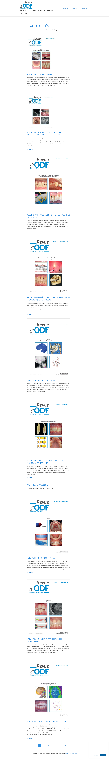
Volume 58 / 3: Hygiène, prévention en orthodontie (44, 640)
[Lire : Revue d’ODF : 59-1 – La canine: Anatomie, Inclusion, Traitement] (48, 429)
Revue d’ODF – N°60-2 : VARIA (39, 74)
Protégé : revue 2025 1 (37, 485)
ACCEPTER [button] (103, 755)
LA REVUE (84, 8)
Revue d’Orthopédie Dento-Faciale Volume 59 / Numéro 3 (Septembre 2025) (48, 298)
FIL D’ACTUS (65, 8)
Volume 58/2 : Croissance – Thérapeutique (47, 722)
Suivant (65, 745)
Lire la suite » (30, 89)
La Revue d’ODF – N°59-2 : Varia (41, 380)
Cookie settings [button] (95, 755)
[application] (79, 8)
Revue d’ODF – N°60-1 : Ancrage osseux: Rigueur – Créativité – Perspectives (45, 133)
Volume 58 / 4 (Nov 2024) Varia (41, 558)
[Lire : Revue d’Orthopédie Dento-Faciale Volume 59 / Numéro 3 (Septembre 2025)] (48, 266)
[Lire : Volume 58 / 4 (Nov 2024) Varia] (48, 526)
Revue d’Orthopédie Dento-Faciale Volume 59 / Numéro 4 (48, 216)
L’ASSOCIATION (74, 8)
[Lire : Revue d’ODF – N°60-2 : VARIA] (41, 54)
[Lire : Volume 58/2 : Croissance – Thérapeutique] (48, 690)
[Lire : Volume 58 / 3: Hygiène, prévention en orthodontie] (48, 607)
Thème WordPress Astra (71, 753)
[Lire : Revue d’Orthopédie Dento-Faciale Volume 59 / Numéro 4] (48, 184)
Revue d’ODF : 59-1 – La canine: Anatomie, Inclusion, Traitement (45, 462)
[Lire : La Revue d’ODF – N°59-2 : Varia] (48, 349)
